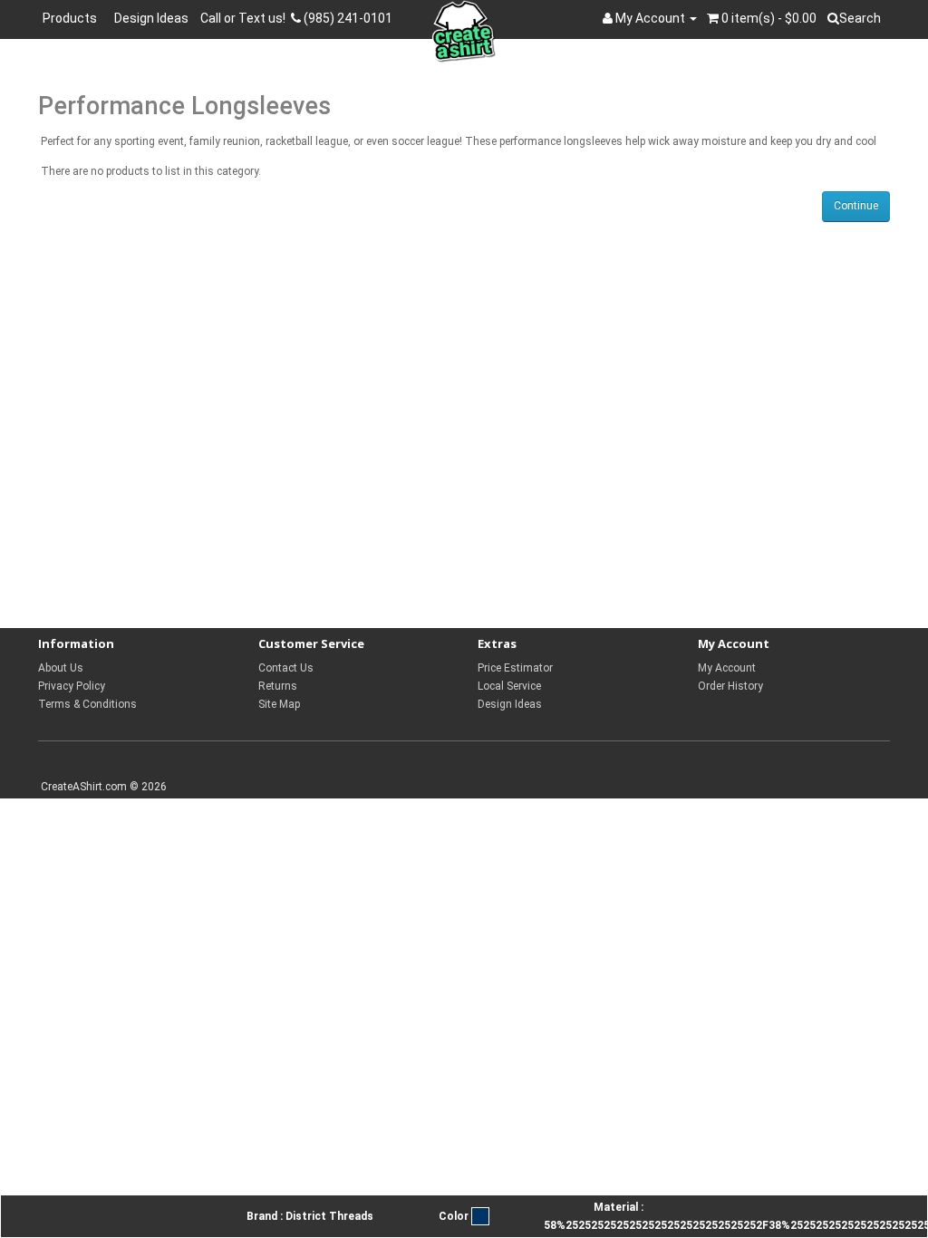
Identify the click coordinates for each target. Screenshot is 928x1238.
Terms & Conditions (87, 704)
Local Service (509, 686)
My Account (727, 668)
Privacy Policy (71, 686)
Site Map (279, 704)
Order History (730, 686)
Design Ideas (151, 18)
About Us (60, 668)
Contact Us (286, 668)
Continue (856, 205)
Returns (277, 686)
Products (72, 18)
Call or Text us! (245, 18)
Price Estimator (515, 668)
